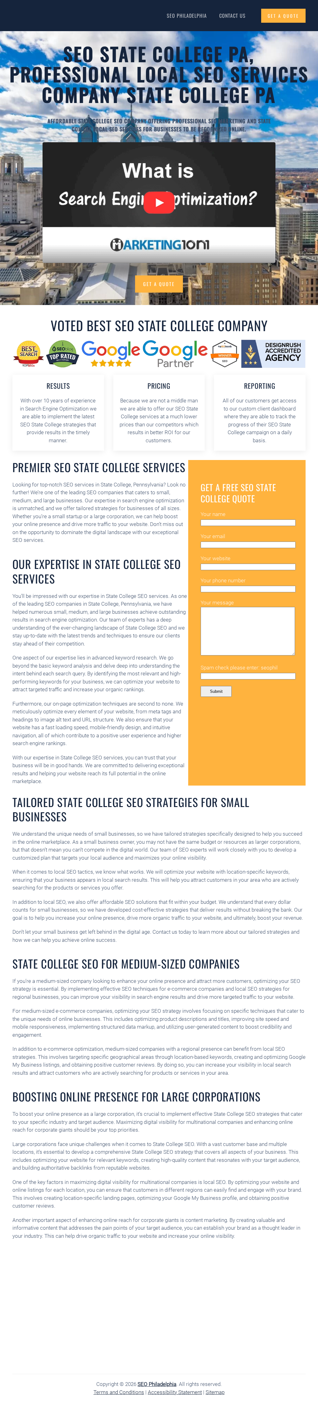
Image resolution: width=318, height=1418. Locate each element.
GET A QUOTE (283, 15)
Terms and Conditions (118, 1392)
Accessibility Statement (175, 1392)
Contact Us (232, 15)
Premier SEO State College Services (98, 467)
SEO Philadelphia (187, 15)
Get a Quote (159, 283)
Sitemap (215, 1392)
